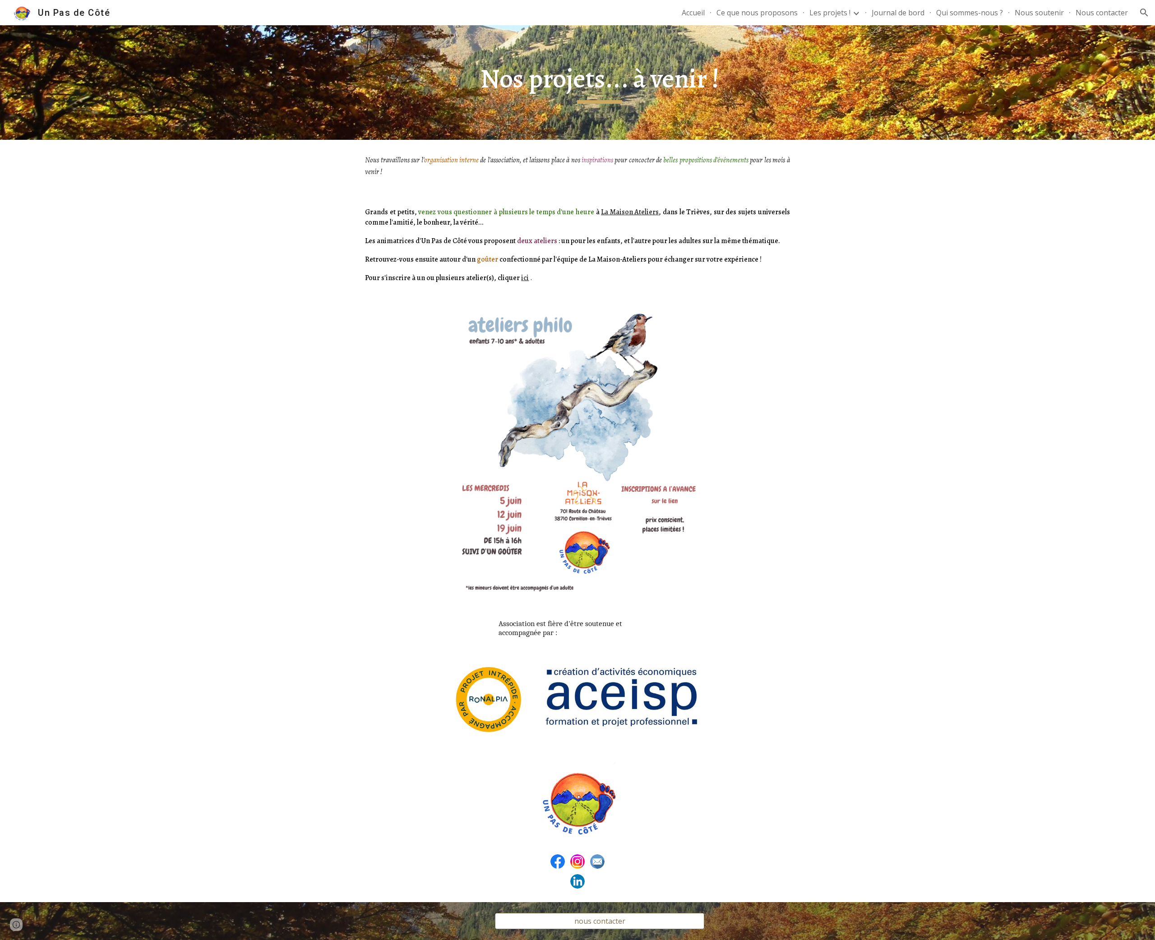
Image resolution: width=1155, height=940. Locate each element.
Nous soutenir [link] (1039, 13)
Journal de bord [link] (898, 13)
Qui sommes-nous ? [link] (969, 13)
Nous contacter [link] (1102, 13)
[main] (599, 83)
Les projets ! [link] (829, 13)
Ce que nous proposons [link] (757, 13)
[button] (1144, 12)
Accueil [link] (693, 13)
